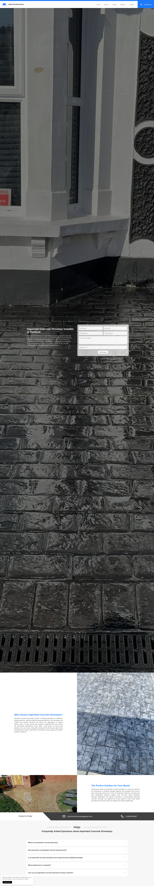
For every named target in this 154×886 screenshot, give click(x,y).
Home (98, 4)
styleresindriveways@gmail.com (79, 816)
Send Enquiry (103, 352)
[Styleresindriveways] (12, 7)
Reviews (123, 4)
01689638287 (131, 816)
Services (106, 4)
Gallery (115, 4)
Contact (131, 4)
